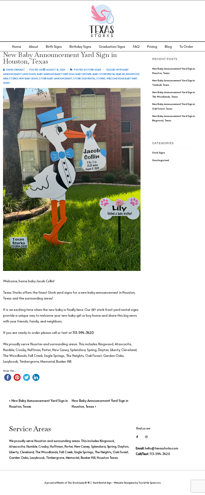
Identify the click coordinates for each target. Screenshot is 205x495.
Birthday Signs (80, 46)
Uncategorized (160, 160)
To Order (186, 46)
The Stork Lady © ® (78, 482)
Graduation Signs (112, 46)
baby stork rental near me (109, 74)
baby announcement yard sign (55, 74)
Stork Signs (93, 69)
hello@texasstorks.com (161, 448)
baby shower (83, 74)
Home (16, 46)
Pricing (152, 46)
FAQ (136, 46)
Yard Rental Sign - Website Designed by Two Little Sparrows (127, 482)
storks (100, 78)
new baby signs (28, 78)
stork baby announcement (55, 78)
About (33, 46)
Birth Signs (54, 46)
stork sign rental (84, 78)
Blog (168, 46)
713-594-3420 (82, 332)
